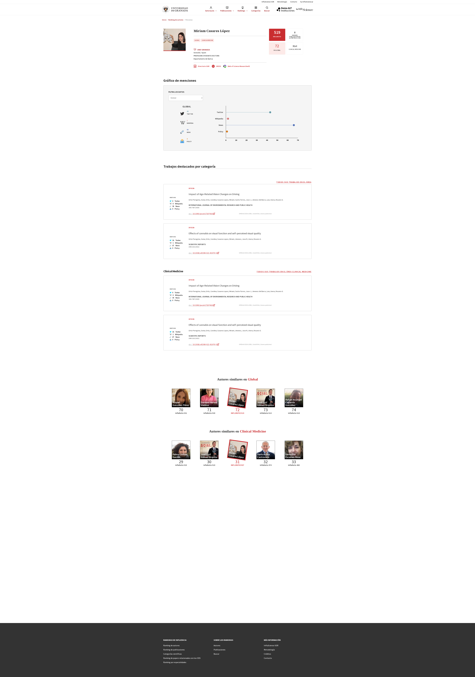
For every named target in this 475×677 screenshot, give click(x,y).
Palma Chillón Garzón (180, 456)
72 (277, 45)
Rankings (241, 11)
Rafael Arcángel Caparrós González (293, 402)
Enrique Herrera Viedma (209, 404)
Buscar (267, 11)
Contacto (293, 2)
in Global (277, 50)
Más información (272, 640)
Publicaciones (226, 11)
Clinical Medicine (207, 40)
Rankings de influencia (174, 640)
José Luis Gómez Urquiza (265, 404)
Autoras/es (209, 11)
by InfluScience (305, 2)
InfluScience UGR (268, 2)
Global (197, 40)
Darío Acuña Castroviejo (263, 456)
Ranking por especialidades (174, 662)
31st (295, 46)
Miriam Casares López (236, 403)
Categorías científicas (172, 654)
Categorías (256, 11)
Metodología (282, 2)
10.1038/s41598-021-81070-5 (205, 253)
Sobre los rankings (223, 640)
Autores (217, 645)
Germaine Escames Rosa (292, 456)
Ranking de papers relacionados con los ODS (182, 658)
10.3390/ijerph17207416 (203, 213)
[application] (215, 11)
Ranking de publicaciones (174, 649)
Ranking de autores (171, 645)
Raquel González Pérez (181, 404)
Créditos (267, 654)
